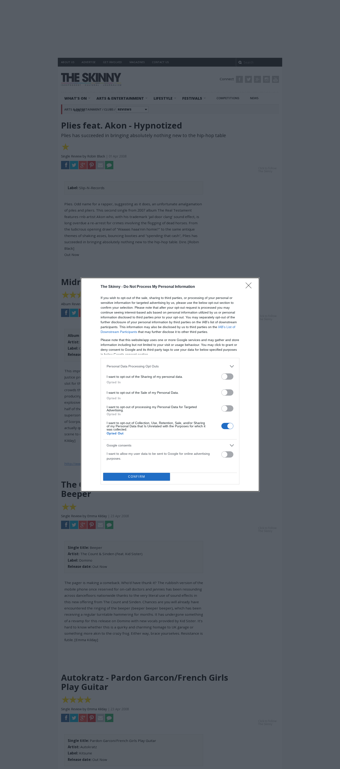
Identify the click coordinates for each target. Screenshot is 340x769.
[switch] (227, 376)
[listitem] (170, 366)
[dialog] (170, 384)
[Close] (250, 287)
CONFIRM (136, 476)
